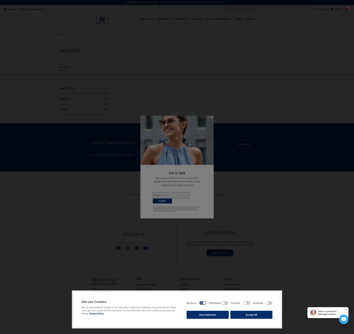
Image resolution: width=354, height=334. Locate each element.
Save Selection (207, 314)
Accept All (251, 314)
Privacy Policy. (97, 313)
